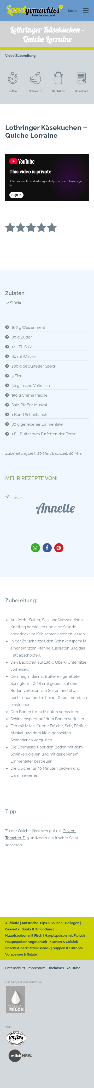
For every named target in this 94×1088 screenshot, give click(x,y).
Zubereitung (25, 56)
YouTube (73, 968)
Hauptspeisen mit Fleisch (65, 935)
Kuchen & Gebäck (63, 942)
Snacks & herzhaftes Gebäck (27, 948)
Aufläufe (12, 923)
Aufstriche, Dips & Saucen (42, 923)
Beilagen (72, 923)
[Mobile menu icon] (86, 10)
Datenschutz (15, 968)
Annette (55, 507)
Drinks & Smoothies (36, 929)
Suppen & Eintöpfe (68, 948)
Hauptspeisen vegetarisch (26, 942)
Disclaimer (56, 968)
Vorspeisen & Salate (21, 954)
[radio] (10, 228)
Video (10, 56)
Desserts (12, 929)
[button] (35, 547)
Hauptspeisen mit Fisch (23, 935)
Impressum (36, 968)
